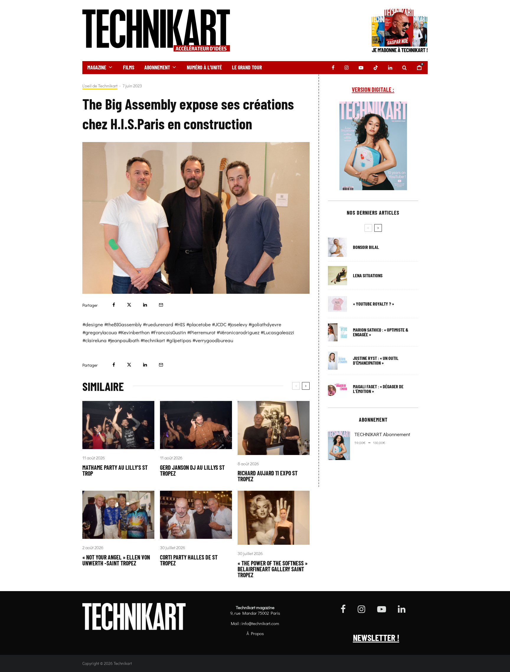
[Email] (161, 305)
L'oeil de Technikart (99, 86)
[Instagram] (346, 67)
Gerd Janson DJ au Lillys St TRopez (192, 470)
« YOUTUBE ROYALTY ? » (373, 303)
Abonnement (157, 67)
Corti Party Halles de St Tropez (189, 560)
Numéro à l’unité (204, 67)
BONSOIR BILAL (366, 247)
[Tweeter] (129, 305)
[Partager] (113, 305)
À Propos (255, 633)
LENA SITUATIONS (367, 275)
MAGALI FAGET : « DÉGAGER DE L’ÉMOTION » (378, 389)
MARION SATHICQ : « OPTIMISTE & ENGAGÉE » (380, 332)
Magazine (96, 67)
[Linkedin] (390, 67)
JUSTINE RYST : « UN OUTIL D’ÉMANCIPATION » (375, 360)
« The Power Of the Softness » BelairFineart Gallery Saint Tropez (273, 569)
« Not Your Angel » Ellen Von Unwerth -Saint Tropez (116, 560)
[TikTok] (375, 67)
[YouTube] (361, 67)
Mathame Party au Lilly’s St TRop (115, 470)
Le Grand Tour (247, 67)
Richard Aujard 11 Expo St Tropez (268, 476)
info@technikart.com (260, 623)
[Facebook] (333, 67)
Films (128, 67)
